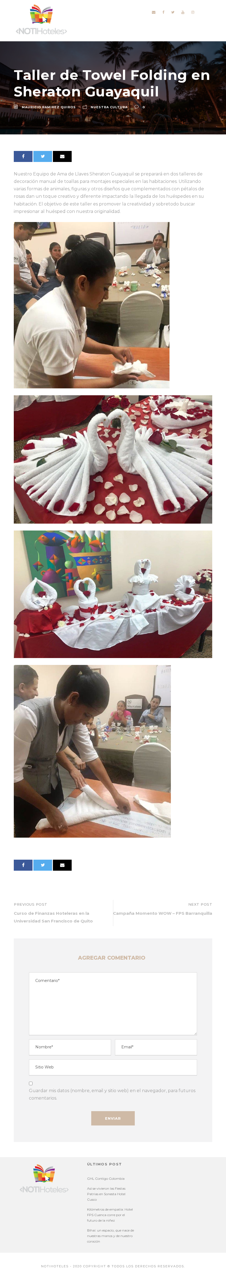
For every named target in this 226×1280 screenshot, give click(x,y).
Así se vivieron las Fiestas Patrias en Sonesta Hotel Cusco (106, 1193)
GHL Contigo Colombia (106, 1178)
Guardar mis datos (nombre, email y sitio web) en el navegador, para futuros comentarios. (112, 1094)
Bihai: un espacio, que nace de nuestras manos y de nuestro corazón (110, 1235)
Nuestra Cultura (109, 107)
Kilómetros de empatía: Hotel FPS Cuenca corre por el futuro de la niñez (110, 1214)
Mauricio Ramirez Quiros (49, 107)
